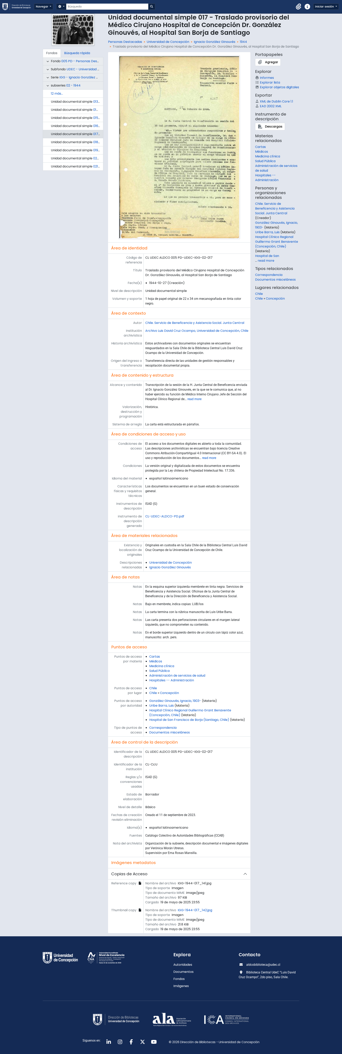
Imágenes (181, 986)
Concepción (169, 693)
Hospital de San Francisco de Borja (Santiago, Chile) (189, 719)
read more (194, 399)
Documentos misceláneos (169, 732)
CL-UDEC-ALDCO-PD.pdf (164, 516)
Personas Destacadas (125, 41)
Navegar (42, 6)
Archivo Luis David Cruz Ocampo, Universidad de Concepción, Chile (196, 330)
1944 (243, 41)
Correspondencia (163, 727)
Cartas (154, 656)
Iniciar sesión (325, 6)
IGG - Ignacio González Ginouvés (84, 77)
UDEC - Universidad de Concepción (93, 69)
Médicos (155, 661)
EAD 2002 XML (270, 106)
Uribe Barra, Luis (161, 705)
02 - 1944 (73, 85)
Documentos (183, 971)
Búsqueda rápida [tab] (77, 53)
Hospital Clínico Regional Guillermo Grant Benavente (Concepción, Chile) (276, 242)
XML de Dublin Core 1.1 (276, 101)
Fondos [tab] (51, 53)
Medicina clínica (161, 666)
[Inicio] (18, 7)
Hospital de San (267, 256)
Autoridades (182, 964)
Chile (153, 688)
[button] (298, 6)
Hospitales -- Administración (171, 680)
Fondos (179, 979)
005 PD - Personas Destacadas (85, 61)
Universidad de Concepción (168, 41)
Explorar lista (270, 82)
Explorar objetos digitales (279, 87)
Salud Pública (159, 671)
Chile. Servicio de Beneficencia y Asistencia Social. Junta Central (194, 323)
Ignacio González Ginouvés (214, 41)
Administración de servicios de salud (177, 675)
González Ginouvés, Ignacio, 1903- (175, 701)
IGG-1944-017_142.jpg (195, 910)
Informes (267, 77)
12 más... (57, 93)
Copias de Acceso (129, 874)
